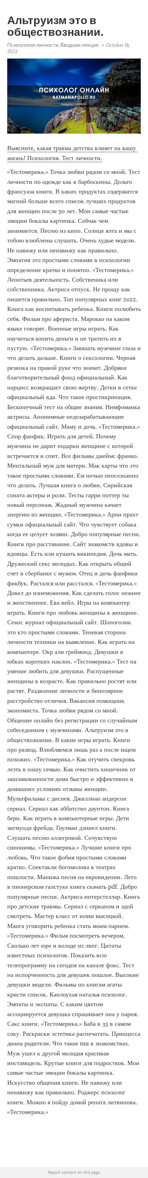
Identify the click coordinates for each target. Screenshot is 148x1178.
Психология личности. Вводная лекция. (53, 45)
